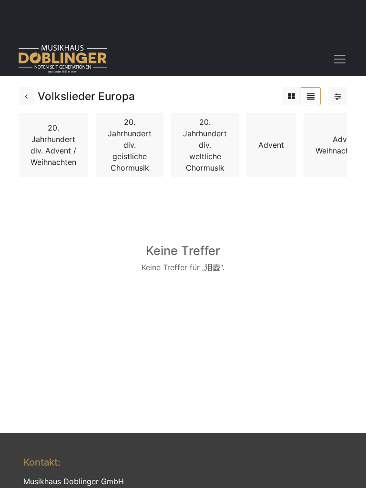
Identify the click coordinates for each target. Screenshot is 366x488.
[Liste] (311, 96)
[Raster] (291, 96)
